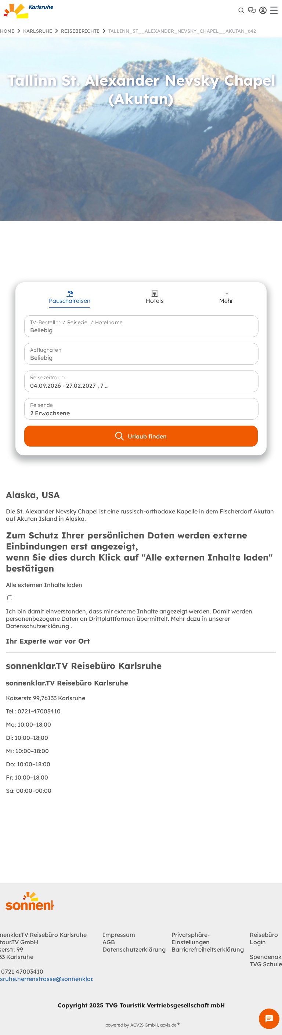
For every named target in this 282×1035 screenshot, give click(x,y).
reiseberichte (80, 31)
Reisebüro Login (264, 938)
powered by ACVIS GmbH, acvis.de (141, 1025)
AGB (108, 942)
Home (7, 31)
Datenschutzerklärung (38, 626)
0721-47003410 (33, 711)
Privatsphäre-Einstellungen (190, 938)
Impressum (118, 934)
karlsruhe (37, 31)
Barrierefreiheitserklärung (207, 949)
